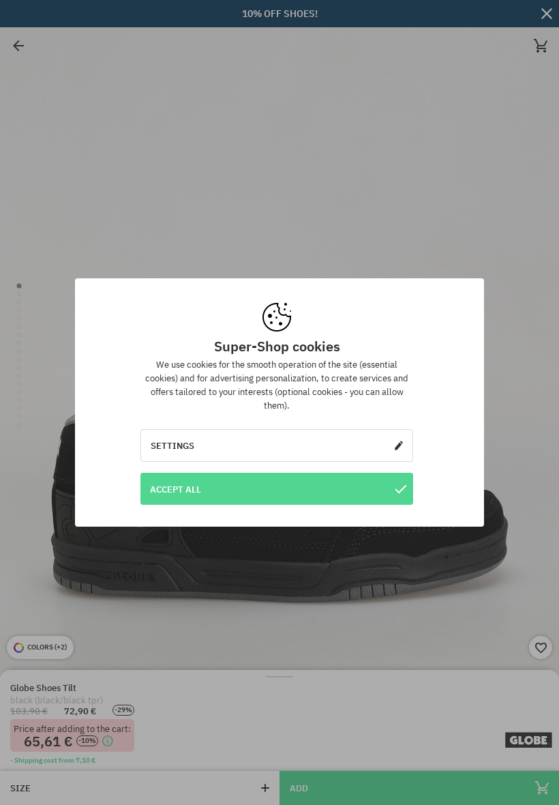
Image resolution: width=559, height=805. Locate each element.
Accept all (175, 489)
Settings (172, 445)
